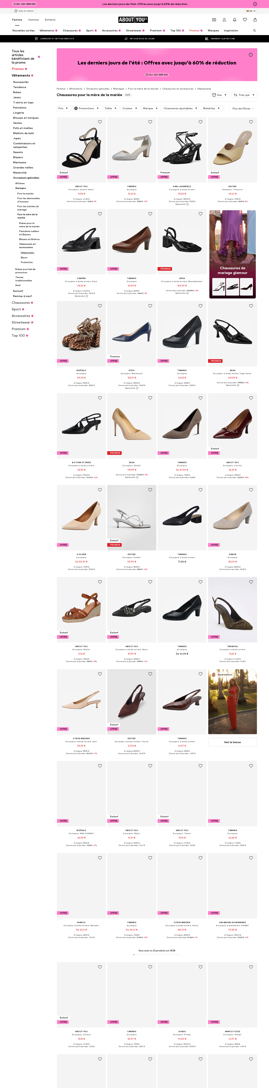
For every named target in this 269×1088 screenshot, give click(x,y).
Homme (33, 19)
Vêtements (76, 88)
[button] (219, 95)
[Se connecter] (224, 20)
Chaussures (204, 88)
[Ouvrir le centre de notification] (234, 20)
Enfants (50, 19)
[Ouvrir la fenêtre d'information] (255, 4)
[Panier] (255, 20)
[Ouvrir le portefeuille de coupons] (214, 20)
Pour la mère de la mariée (143, 88)
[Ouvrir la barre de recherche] (253, 30)
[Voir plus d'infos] (81, 204)
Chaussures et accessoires (177, 88)
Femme (17, 19)
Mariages (118, 88)
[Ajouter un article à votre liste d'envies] (100, 122)
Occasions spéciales (98, 88)
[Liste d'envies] (245, 20)
